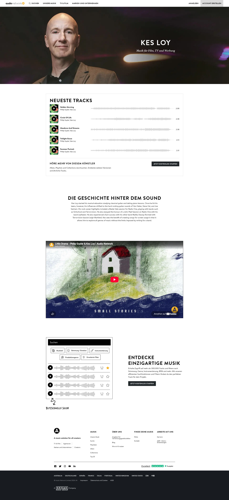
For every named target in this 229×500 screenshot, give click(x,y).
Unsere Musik (49, 3)
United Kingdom (122, 476)
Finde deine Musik (143, 431)
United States (137, 476)
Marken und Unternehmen (85, 3)
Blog (113, 442)
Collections (94, 453)
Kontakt (136, 441)
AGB (112, 480)
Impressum (84, 480)
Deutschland (70, 476)
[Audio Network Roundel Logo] (57, 431)
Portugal (108, 476)
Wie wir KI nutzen (118, 446)
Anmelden (194, 3)
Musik (93, 431)
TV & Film (64, 3)
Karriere (160, 437)
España (82, 476)
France (91, 476)
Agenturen (67, 443)
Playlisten (93, 445)
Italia (99, 476)
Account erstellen (211, 3)
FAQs (136, 437)
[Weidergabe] (54, 108)
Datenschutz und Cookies (99, 480)
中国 (153, 476)
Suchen (35, 3)
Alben (92, 449)
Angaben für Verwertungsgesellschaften (121, 438)
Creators (77, 447)
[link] (15, 3)
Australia (58, 476)
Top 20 (92, 456)
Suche (92, 441)
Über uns (117, 431)
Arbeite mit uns (165, 431)
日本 (147, 476)
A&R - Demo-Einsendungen (161, 441)
